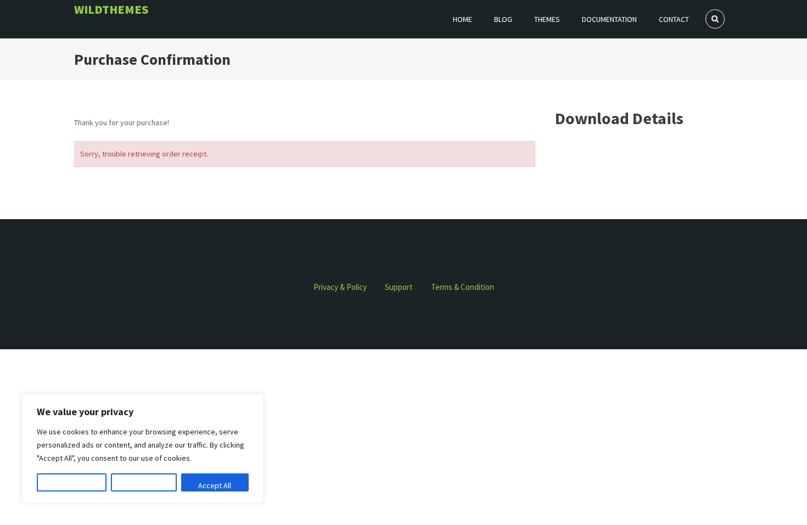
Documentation (609, 19)
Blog (503, 19)
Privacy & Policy (340, 287)
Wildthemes (111, 9)
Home (462, 19)
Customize (71, 485)
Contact (674, 19)
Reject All (143, 485)
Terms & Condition (462, 287)
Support (399, 287)
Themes (547, 19)
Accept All (214, 485)
